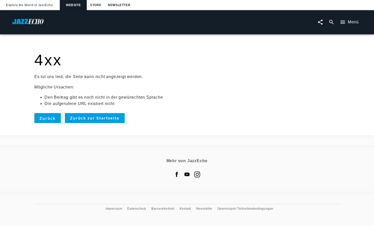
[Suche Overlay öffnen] (331, 22)
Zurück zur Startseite (95, 117)
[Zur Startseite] (99, 24)
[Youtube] (187, 174)
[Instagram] (197, 174)
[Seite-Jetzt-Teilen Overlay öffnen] (320, 22)
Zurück (47, 118)
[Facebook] (177, 174)
